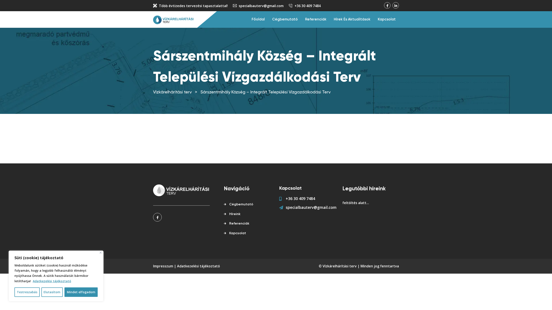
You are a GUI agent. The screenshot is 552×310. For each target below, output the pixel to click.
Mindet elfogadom (81, 292)
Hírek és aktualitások (352, 19)
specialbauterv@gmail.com (261, 5)
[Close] (101, 253)
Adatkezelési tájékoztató (52, 281)
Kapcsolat (387, 19)
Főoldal (258, 19)
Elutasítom (52, 292)
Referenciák (315, 19)
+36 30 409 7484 (308, 5)
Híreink (234, 214)
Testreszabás (27, 292)
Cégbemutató (285, 19)
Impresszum (163, 266)
